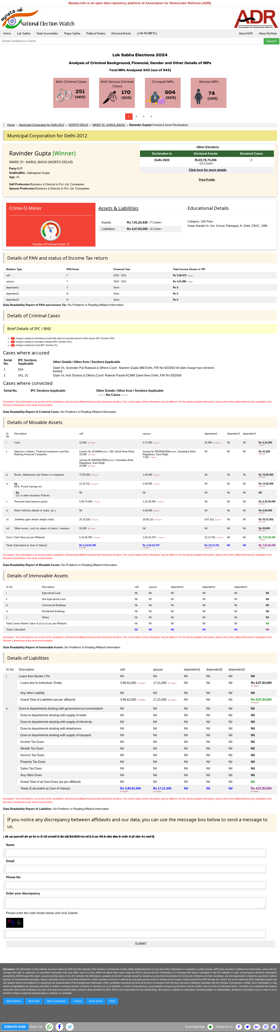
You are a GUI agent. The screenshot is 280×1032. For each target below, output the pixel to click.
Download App (195, 1026)
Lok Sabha (23, 33)
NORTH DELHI (78, 125)
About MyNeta (268, 33)
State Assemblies (47, 33)
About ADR (246, 33)
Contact (78, 1001)
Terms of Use (95, 1001)
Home (7, 33)
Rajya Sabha (72, 33)
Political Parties (95, 33)
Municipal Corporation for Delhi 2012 (41, 125)
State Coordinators (56, 1001)
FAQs (112, 1001)
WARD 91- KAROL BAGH (108, 125)
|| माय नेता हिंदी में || (147, 33)
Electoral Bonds (121, 33)
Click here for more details (207, 170)
